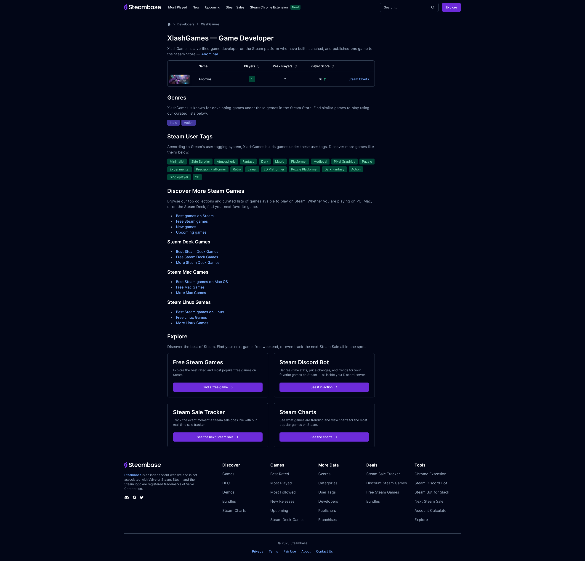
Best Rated (279, 474)
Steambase (132, 475)
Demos (228, 492)
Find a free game (215, 387)
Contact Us (324, 551)
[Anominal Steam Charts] (179, 79)
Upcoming (212, 7)
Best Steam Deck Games (197, 251)
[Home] (169, 24)
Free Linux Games (191, 317)
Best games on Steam (195, 215)
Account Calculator (431, 510)
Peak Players (282, 66)
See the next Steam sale (215, 437)
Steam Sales (235, 7)
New (196, 7)
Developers (185, 24)
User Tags (327, 492)
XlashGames (210, 24)
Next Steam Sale (429, 501)
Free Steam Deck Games (197, 257)
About (306, 551)
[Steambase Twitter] (142, 497)
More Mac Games (191, 292)
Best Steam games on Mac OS (202, 281)
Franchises (327, 519)
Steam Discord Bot (431, 483)
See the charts (321, 437)
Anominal (209, 54)
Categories (327, 483)
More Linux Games (192, 323)
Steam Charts (358, 79)
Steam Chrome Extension (269, 7)
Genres (324, 474)
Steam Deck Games (287, 519)
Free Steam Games (382, 492)
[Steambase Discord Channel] (126, 497)
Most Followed (283, 492)
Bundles (229, 501)
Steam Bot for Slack (432, 492)
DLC (226, 483)
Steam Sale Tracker (383, 474)
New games (186, 226)
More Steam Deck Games (198, 262)
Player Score (320, 66)
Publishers (327, 510)
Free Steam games (192, 221)
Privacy (257, 551)
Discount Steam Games (386, 483)
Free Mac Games (190, 287)
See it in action (321, 387)
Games (228, 474)
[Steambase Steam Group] (134, 497)
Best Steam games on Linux (200, 312)
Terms (273, 551)
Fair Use (290, 551)
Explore (451, 7)
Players (249, 66)
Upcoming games (191, 232)
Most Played (177, 7)
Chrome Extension (430, 474)
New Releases (282, 501)
